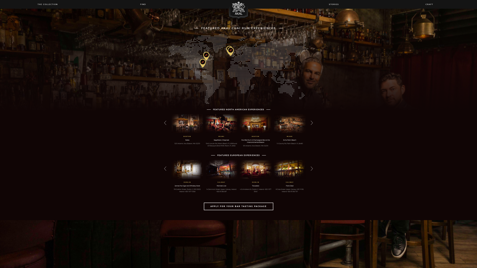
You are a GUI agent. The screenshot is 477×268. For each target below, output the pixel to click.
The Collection (48, 4)
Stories (334, 4)
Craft (429, 4)
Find (143, 4)
